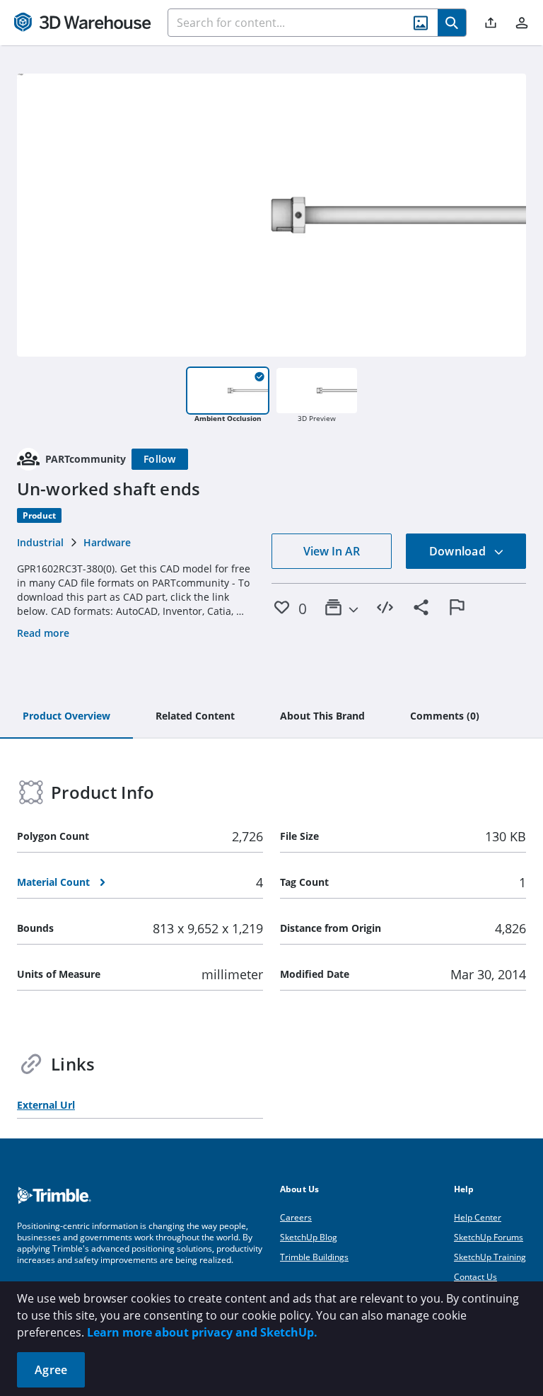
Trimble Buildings (314, 1257)
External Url (46, 1105)
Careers (296, 1217)
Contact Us (475, 1277)
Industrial (40, 542)
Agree (51, 1370)
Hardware (107, 542)
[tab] (66, 717)
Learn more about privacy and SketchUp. (202, 1332)
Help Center (477, 1217)
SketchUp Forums (488, 1237)
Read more (43, 633)
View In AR (331, 551)
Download (459, 551)
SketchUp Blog (308, 1237)
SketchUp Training (490, 1257)
